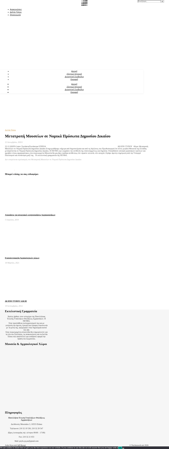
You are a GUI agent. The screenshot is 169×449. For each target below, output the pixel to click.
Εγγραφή (74, 79)
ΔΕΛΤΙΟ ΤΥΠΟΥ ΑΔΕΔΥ (16, 301)
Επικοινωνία (15, 14)
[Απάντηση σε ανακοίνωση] (19, 169)
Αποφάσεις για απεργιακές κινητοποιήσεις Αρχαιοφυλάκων (30, 215)
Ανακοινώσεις (16, 9)
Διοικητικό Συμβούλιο (74, 76)
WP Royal (21, 445)
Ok (120, 448)
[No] (123, 448)
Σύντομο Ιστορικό (74, 74)
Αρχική (74, 71)
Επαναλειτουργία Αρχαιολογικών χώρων (22, 258)
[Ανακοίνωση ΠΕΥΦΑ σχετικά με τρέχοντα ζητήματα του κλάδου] (10, 169)
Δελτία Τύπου (16, 12)
